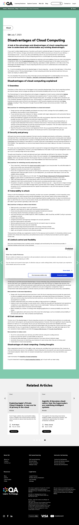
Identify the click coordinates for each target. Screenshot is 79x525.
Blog (46, 3)
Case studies (7, 479)
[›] (74, 398)
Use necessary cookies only (39, 275)
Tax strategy (32, 479)
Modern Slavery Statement (36, 477)
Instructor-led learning (60, 459)
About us (6, 459)
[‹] (4, 398)
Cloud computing (13, 59)
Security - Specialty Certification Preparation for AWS (43, 77)
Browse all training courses (61, 461)
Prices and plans (33, 463)
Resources (11, 8)
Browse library (33, 461)
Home (5, 8)
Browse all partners (59, 463)
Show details (66, 270)
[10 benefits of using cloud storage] (1, 262)
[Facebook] (7, 516)
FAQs (5, 481)
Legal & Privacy (33, 476)
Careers (6, 461)
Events (6, 477)
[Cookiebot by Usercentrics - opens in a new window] (66, 249)
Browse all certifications (61, 464)
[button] (34, 440)
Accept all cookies (62, 275)
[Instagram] (4, 516)
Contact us (67, 3)
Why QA (41, 3)
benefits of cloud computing (28, 356)
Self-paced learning (34, 459)
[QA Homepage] (7, 3)
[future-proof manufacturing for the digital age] (77, 262)
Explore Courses (32, 3)
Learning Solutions (20, 3)
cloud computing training (32, 359)
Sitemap (31, 481)
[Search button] (60, 3)
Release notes (33, 464)
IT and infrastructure (28, 61)
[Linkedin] (11, 516)
